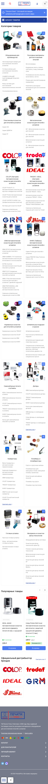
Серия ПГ (5, 134)
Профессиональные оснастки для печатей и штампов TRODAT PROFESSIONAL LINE (35, 202)
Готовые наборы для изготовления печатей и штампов (10, 71)
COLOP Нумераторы (8, 481)
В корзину (12, 648)
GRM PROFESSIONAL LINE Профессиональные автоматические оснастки (10, 288)
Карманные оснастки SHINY (11, 342)
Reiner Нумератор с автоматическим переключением (8, 465)
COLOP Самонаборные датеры (35, 394)
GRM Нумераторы (8, 478)
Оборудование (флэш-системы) (36, 540)
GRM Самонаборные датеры (35, 390)
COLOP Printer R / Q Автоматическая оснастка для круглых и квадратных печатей (12, 189)
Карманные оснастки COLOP (11, 335)
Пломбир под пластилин (34, 485)
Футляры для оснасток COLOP (11, 206)
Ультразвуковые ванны (10, 91)
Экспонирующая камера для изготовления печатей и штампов (11, 63)
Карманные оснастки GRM (10, 338)
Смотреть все (30, 429)
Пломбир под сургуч (32, 481)
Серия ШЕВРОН (7, 130)
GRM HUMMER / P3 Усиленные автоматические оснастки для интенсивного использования (12, 258)
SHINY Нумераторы (8, 488)
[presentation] (40, 590)
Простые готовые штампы (10, 538)
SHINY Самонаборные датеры (35, 403)
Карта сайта (29, 733)
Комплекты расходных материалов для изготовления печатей (35, 87)
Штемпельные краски (33, 331)
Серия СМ (5, 127)
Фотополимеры (31, 64)
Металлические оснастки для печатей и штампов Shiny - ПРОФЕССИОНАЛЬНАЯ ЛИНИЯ (36, 264)
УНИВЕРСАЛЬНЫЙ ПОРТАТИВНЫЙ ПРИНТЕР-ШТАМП (10, 78)
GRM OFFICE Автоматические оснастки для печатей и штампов (11, 251)
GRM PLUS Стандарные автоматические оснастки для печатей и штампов (12, 273)
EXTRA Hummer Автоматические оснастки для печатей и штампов (12, 266)
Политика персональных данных (11, 733)
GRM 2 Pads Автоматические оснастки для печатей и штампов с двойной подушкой (12, 280)
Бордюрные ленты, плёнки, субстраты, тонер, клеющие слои (34, 69)
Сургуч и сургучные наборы (34, 465)
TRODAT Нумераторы (9, 485)
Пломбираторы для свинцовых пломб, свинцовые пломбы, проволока (35, 470)
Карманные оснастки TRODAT (11, 331)
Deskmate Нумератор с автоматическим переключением (9, 472)
